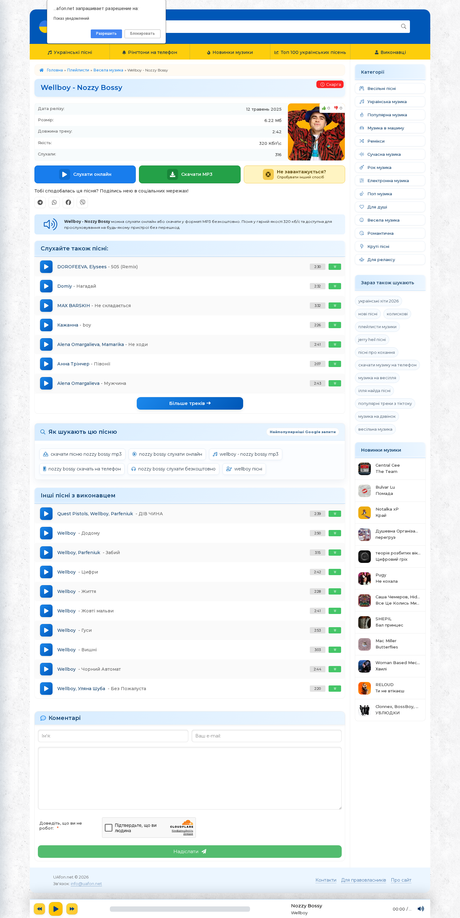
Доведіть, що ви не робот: (60, 826)
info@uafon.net (86, 883)
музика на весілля (377, 377)
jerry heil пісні (372, 339)
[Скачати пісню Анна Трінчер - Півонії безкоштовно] (335, 364)
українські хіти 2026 (378, 300)
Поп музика (379, 193)
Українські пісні (73, 52)
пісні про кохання (376, 352)
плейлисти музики (377, 326)
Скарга (333, 84)
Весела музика (108, 70)
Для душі (377, 206)
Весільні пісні (381, 88)
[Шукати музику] (403, 26)
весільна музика (375, 429)
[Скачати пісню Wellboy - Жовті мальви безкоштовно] (335, 611)
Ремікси (376, 141)
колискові (397, 313)
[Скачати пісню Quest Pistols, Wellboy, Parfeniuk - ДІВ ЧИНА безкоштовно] (335, 514)
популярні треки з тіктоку (385, 403)
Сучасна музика (384, 154)
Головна (55, 70)
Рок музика (379, 167)
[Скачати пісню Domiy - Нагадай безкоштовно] (335, 286)
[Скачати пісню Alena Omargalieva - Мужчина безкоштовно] (335, 383)
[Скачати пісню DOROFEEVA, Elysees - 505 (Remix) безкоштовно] (335, 267)
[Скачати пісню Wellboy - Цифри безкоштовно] (335, 572)
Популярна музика (387, 114)
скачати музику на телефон (387, 364)
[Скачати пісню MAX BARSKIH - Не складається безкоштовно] (335, 305)
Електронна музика (388, 180)
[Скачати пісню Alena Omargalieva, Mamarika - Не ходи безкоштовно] (335, 344)
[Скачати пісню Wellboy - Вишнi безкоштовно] (335, 650)
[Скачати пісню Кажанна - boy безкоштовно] (335, 325)
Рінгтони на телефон (152, 52)
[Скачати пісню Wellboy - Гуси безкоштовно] (335, 630)
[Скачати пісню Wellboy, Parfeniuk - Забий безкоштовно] (335, 552)
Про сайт (401, 880)
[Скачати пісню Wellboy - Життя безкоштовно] (335, 591)
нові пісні (367, 313)
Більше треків (187, 403)
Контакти (325, 880)
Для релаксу (381, 259)
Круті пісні (378, 246)
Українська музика (387, 101)
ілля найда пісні (374, 390)
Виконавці (393, 52)
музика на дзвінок (377, 416)
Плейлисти (78, 70)
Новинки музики (232, 52)
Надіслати (185, 851)
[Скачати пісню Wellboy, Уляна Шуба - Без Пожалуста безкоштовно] (335, 688)
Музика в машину (385, 127)
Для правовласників (363, 880)
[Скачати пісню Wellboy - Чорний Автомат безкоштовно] (335, 669)
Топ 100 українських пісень (313, 52)
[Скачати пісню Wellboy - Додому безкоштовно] (335, 533)
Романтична (380, 233)
